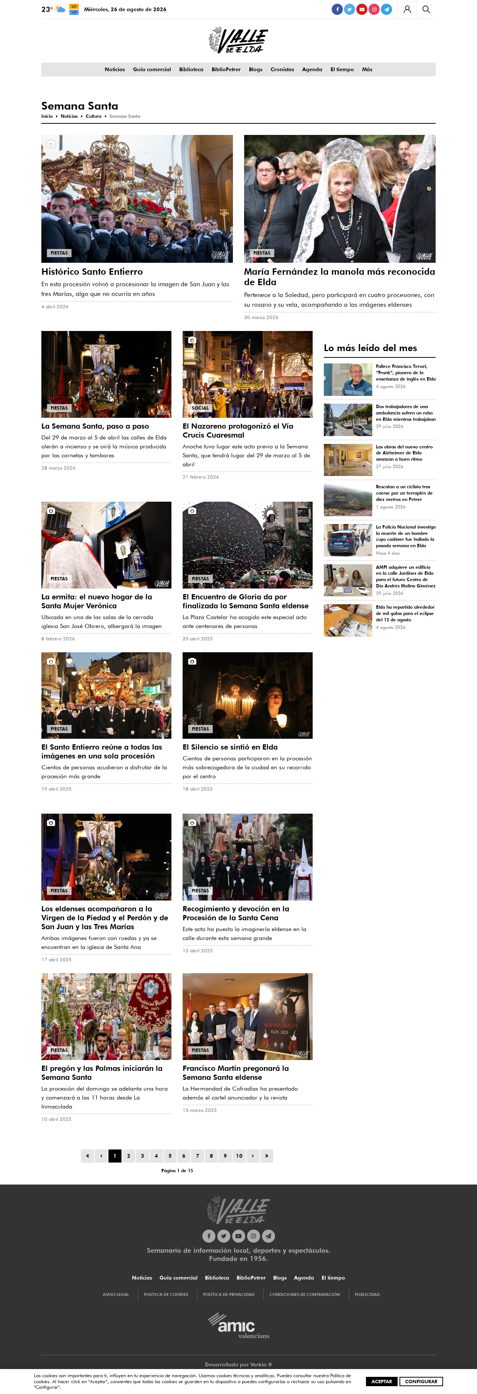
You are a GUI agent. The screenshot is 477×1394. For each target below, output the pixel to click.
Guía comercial (152, 69)
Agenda (312, 69)
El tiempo (342, 69)
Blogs (255, 69)
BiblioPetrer (226, 69)
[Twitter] (349, 9)
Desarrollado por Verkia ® (238, 1365)
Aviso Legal (116, 1294)
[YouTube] (361, 9)
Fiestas (59, 253)
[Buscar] (426, 9)
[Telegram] (386, 9)
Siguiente (252, 1156)
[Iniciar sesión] (407, 9)
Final (266, 1156)
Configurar (421, 1381)
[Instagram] (374, 9)
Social (200, 408)
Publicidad (367, 1294)
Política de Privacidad (229, 1294)
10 (239, 1156)
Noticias (115, 69)
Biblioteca (191, 69)
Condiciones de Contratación (304, 1294)
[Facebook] (337, 9)
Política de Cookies (166, 1294)
